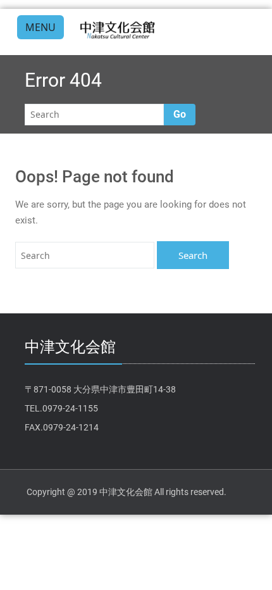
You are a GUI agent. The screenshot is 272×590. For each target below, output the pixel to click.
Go (179, 114)
